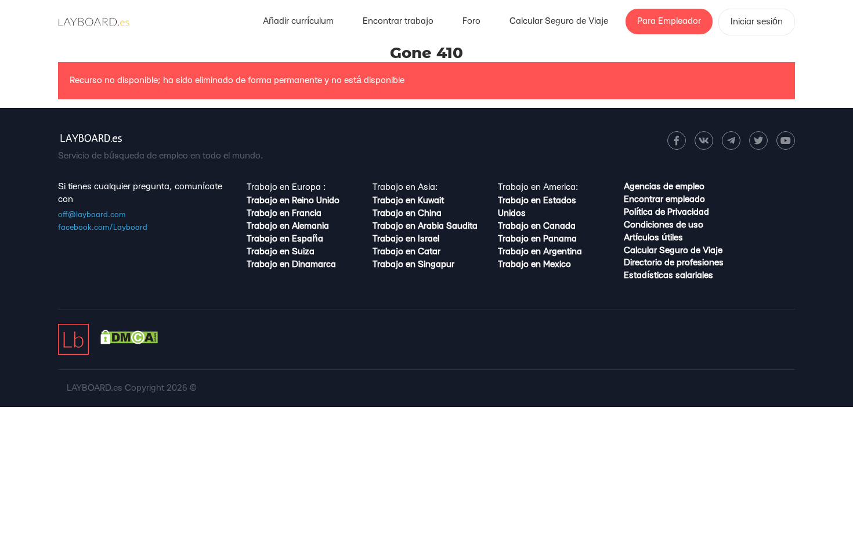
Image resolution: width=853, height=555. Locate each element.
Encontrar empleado (664, 199)
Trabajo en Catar (406, 251)
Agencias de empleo (664, 186)
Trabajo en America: (538, 187)
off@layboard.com (91, 215)
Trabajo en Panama (537, 239)
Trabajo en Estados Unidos (537, 207)
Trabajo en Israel (406, 239)
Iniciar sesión (757, 21)
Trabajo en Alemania (288, 226)
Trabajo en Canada (537, 226)
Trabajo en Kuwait (408, 200)
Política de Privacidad (666, 212)
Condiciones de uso (663, 225)
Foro (471, 21)
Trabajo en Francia (284, 213)
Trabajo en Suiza (281, 251)
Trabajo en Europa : (286, 187)
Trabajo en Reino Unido (293, 200)
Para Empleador (669, 21)
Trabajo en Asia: (405, 187)
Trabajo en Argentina (540, 251)
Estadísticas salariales (668, 275)
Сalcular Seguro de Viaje (558, 21)
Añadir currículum (298, 21)
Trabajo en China (407, 213)
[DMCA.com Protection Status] (129, 341)
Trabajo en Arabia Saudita (425, 226)
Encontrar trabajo (398, 21)
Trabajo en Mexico (534, 264)
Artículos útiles (653, 237)
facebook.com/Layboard (102, 228)
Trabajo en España (285, 239)
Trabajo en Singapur (413, 264)
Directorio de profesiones (674, 262)
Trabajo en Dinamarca (291, 264)
